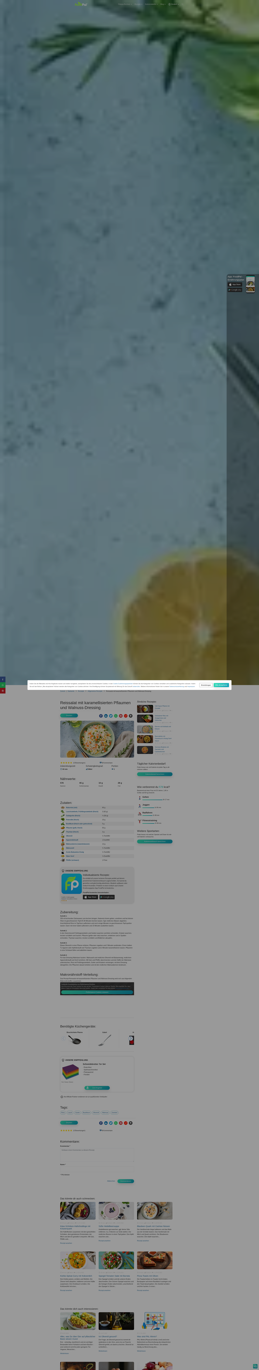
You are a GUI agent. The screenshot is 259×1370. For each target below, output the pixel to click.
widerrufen (136, 686)
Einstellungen (206, 685)
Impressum (191, 686)
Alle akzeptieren (221, 685)
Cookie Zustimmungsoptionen (123, 683)
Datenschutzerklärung (176, 686)
